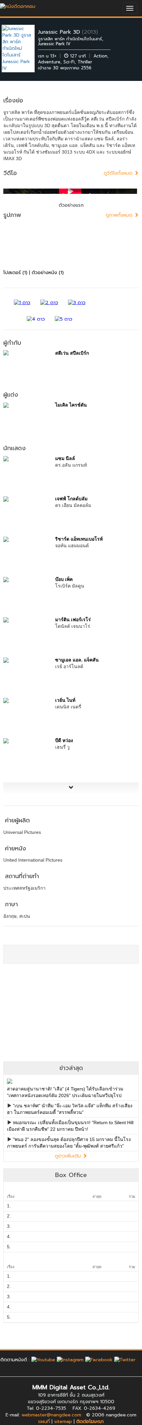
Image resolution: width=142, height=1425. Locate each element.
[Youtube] (43, 1359)
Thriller (85, 62)
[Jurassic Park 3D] (23, 48)
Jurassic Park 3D (59, 32)
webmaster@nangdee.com (51, 1414)
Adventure (49, 62)
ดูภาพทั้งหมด (120, 215)
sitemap (63, 1421)
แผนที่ (44, 1421)
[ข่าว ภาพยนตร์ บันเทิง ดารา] (17, 4)
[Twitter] (124, 1359)
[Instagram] (70, 1359)
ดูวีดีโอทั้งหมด (119, 173)
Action (100, 56)
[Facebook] (99, 1359)
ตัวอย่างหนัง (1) (48, 272)
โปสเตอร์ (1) (15, 272)
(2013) (90, 32)
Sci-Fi (69, 62)
